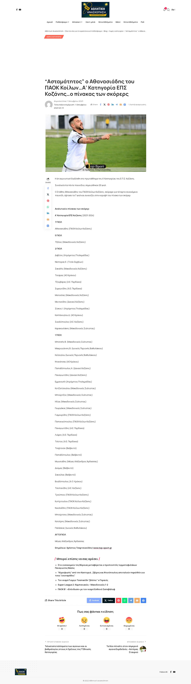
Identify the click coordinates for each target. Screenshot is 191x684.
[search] (168, 10)
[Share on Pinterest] (108, 105)
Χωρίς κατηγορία (54, 37)
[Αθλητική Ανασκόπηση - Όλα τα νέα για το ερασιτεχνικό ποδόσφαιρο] (95, 10)
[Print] (124, 105)
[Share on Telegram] (116, 105)
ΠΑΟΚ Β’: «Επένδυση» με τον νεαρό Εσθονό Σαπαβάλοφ (86, 589)
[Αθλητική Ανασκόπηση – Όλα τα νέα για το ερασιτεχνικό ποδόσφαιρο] (21, 672)
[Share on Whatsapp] (48, 207)
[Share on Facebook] (100, 105)
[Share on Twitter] (104, 105)
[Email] (120, 105)
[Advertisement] (95, 58)
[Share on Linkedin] (112, 105)
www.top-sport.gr (102, 547)
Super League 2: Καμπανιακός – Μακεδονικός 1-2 (83, 584)
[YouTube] (20, 10)
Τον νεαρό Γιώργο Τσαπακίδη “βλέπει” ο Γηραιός (83, 580)
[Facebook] (17, 10)
